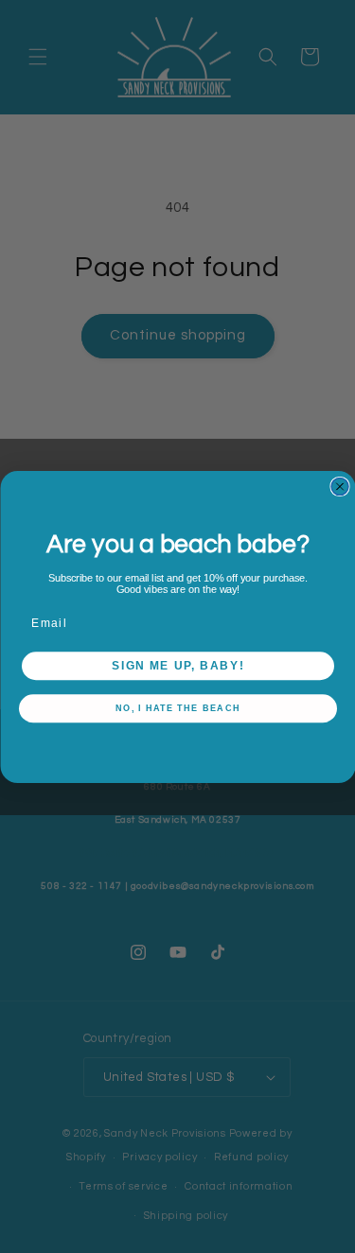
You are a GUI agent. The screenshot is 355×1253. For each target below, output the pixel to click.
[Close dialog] (339, 486)
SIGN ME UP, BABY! (178, 665)
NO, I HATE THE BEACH (177, 709)
